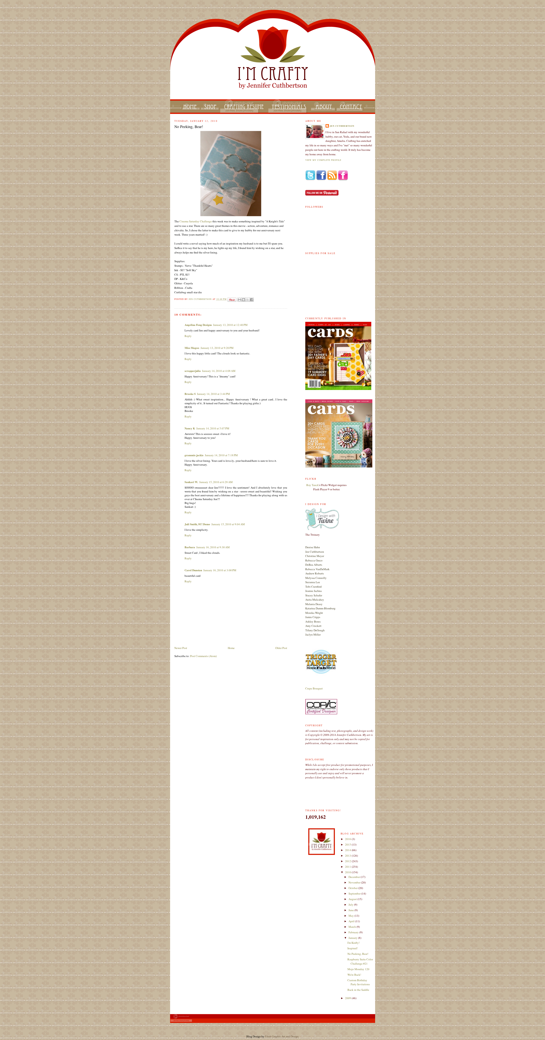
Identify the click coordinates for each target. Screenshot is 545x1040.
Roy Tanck (312, 485)
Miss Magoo (192, 348)
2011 (348, 867)
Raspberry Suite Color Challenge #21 (360, 961)
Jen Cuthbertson (200, 299)
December (355, 877)
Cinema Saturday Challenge (195, 221)
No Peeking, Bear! (357, 954)
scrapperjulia (193, 371)
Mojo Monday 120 (358, 969)
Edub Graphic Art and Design (282, 1036)
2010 (348, 872)
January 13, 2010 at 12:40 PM (230, 325)
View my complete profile (323, 159)
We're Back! (354, 975)
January (353, 938)
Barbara (190, 547)
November (355, 882)
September (355, 893)
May (351, 916)
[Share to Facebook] (252, 300)
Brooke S (190, 394)
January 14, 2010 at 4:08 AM (218, 371)
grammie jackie (194, 455)
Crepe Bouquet (314, 688)
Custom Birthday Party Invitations (358, 982)
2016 (348, 839)
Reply (188, 336)
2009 (348, 998)
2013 (348, 855)
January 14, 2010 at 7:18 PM (221, 455)
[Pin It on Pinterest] (232, 300)
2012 (348, 861)
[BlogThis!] (243, 300)
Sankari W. (191, 482)
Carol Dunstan (193, 570)
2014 (348, 850)
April (352, 921)
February (354, 932)
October (353, 888)
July (351, 904)
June (351, 910)
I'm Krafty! (353, 943)
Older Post (281, 648)
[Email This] (239, 300)
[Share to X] (247, 300)
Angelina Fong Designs (198, 325)
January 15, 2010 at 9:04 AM (228, 524)
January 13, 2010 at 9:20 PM (217, 348)
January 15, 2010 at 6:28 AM (216, 482)
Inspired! (352, 948)
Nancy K (190, 428)
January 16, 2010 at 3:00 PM (219, 570)
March (353, 927)
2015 (348, 844)
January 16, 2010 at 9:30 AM (213, 547)
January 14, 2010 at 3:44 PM (213, 394)
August (353, 899)
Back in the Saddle (358, 990)
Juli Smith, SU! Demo (197, 524)
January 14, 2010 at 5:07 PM (212, 428)
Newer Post (180, 648)
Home (231, 648)
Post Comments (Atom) (203, 656)
